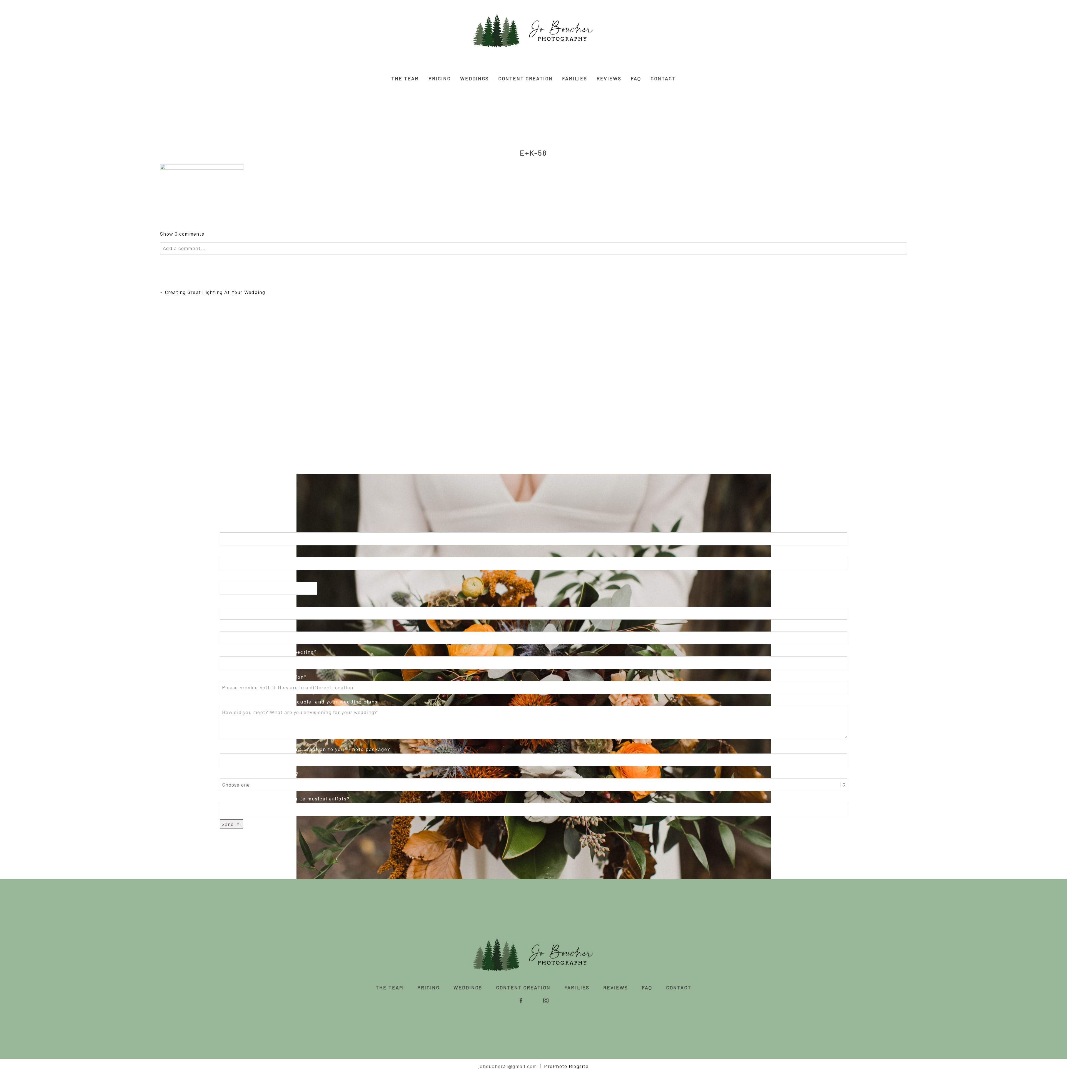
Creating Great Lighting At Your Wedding (215, 292)
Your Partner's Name (247, 553)
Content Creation (525, 78)
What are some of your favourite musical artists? (285, 798)
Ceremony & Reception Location (262, 677)
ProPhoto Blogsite (566, 1066)
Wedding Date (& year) (249, 627)
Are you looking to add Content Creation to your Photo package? (305, 749)
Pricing (439, 78)
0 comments (182, 234)
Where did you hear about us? (259, 774)
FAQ (636, 78)
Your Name (234, 528)
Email (227, 578)
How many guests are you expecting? (268, 652)
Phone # (230, 602)
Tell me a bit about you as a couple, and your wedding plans (299, 701)
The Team (405, 78)
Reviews (609, 78)
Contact (663, 78)
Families (574, 78)
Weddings (474, 78)
